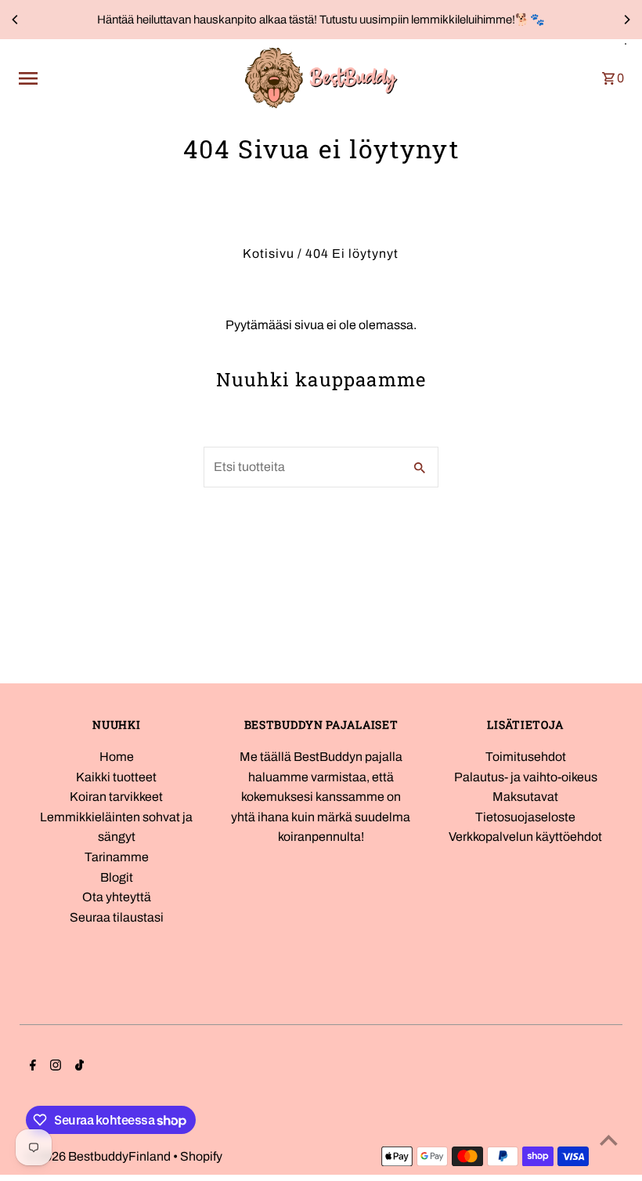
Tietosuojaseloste (525, 817)
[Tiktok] (77, 1066)
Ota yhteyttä (116, 897)
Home (116, 756)
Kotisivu (268, 253)
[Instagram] (53, 1066)
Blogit (116, 877)
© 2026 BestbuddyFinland (99, 1156)
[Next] (626, 19)
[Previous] (15, 19)
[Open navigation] (125, 78)
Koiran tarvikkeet (116, 796)
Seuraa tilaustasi (117, 917)
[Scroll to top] (608, 1139)
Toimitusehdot (525, 756)
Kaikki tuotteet (116, 777)
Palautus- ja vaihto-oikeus (525, 777)
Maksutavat (525, 796)
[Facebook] (31, 1066)
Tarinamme (117, 857)
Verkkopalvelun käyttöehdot (525, 836)
